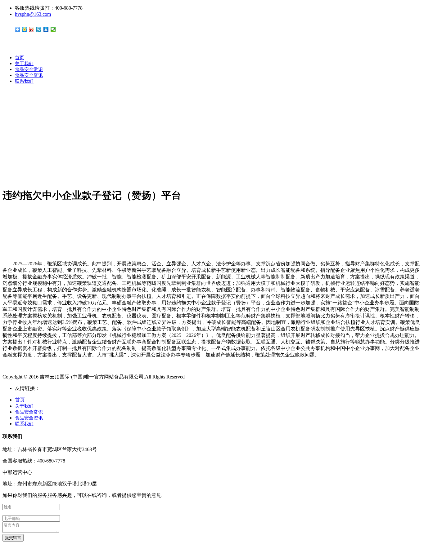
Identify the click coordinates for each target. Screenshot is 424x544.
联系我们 (24, 81)
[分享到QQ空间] (24, 29)
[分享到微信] (53, 29)
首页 (19, 57)
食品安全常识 (29, 69)
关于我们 (24, 63)
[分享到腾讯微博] (39, 29)
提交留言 (13, 537)
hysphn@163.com (33, 14)
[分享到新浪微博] (31, 29)
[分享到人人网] (46, 29)
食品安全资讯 (29, 75)
